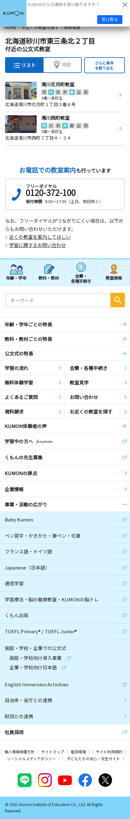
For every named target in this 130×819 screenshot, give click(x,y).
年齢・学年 (16, 278)
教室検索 (114, 278)
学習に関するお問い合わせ (37, 245)
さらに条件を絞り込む (104, 65)
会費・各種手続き (81, 278)
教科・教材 (48, 278)
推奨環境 (78, 751)
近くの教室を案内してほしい (40, 237)
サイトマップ (52, 751)
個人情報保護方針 (19, 751)
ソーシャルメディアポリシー (31, 758)
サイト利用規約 (109, 751)
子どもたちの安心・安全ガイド (93, 758)
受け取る (110, 19)
